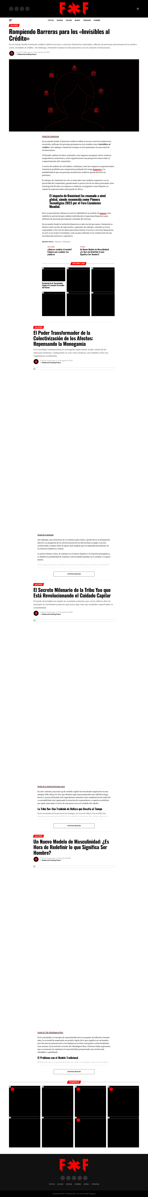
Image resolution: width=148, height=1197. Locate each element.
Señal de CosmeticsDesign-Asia (51, 786)
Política (51, 20)
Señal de (50, 1032)
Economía (97, 20)
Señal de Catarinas (45, 534)
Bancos (58, 242)
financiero (97, 169)
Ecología (69, 20)
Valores (77, 20)
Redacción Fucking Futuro (27, 54)
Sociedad (60, 20)
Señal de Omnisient (50, 136)
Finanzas (66, 242)
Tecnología (87, 20)
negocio (103, 213)
